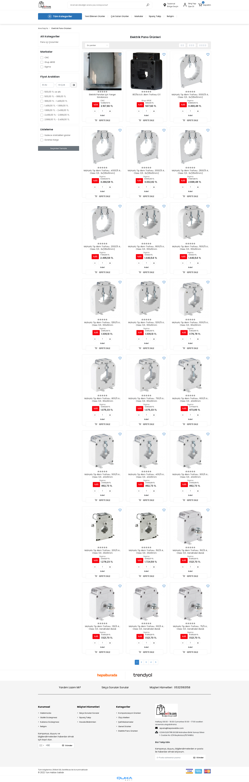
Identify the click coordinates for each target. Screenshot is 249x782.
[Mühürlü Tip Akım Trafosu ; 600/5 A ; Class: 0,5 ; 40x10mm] (190, 375)
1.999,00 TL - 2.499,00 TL (57, 110)
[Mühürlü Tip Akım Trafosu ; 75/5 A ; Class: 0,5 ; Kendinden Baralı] (190, 603)
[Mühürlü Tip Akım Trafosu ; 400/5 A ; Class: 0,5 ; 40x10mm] (146, 451)
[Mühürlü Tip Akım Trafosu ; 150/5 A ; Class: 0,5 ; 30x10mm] (146, 527)
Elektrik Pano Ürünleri (128, 731)
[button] (204, 5)
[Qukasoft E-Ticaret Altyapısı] (124, 779)
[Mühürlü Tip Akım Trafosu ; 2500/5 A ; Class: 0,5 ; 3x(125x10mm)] (190, 147)
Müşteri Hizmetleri (170, 687)
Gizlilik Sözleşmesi (48, 717)
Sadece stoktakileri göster (57, 135)
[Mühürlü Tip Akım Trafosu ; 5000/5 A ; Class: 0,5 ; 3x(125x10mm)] (190, 71)
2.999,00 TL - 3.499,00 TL (57, 119)
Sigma (48, 66)
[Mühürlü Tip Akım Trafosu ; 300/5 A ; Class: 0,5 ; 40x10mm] (190, 451)
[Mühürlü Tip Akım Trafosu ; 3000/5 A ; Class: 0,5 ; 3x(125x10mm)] (146, 147)
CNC (47, 57)
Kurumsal (44, 706)
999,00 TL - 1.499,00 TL (56, 101)
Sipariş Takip (155, 16)
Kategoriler (123, 706)
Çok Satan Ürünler (120, 16)
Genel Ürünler (124, 726)
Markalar (139, 16)
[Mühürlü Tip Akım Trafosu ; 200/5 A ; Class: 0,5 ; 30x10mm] (102, 527)
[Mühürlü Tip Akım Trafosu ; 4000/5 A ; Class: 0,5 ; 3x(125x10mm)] (102, 147)
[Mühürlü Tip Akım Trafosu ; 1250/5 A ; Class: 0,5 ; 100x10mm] (102, 299)
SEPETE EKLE (104, 120)
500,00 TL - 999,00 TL (55, 96)
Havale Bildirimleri (87, 722)
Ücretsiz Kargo (52, 139)
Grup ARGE (50, 62)
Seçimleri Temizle (58, 148)
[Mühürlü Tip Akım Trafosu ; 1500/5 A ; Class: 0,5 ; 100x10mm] (190, 223)
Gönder (68, 745)
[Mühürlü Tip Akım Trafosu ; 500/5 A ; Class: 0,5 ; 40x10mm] (102, 451)
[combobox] (41, 745)
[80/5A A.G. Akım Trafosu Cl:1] (146, 71)
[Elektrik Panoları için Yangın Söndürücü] (102, 71)
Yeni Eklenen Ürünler (95, 16)
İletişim (170, 16)
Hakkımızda (45, 713)
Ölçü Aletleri (124, 717)
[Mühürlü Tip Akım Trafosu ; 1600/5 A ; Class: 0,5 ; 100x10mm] (146, 223)
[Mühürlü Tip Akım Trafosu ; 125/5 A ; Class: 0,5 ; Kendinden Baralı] (102, 603)
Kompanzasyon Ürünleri (129, 713)
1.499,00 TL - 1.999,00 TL (56, 105)
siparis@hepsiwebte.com (172, 728)
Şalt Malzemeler (125, 722)
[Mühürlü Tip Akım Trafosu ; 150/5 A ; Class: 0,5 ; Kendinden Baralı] (190, 527)
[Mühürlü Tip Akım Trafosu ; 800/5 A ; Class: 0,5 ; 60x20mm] (102, 375)
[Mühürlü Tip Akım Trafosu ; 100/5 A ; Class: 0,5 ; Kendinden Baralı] (146, 603)
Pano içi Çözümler (49, 42)
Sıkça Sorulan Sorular (115, 687)
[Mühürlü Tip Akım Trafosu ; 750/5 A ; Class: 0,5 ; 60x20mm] (146, 375)
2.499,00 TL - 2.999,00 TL (57, 114)
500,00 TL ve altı (53, 91)
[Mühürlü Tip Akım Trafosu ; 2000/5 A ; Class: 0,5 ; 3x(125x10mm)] (102, 223)
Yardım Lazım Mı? (70, 687)
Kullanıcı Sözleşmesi (49, 722)
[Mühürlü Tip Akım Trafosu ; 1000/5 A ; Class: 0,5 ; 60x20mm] (190, 299)
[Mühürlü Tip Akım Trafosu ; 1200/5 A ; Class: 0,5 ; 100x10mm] (146, 299)
